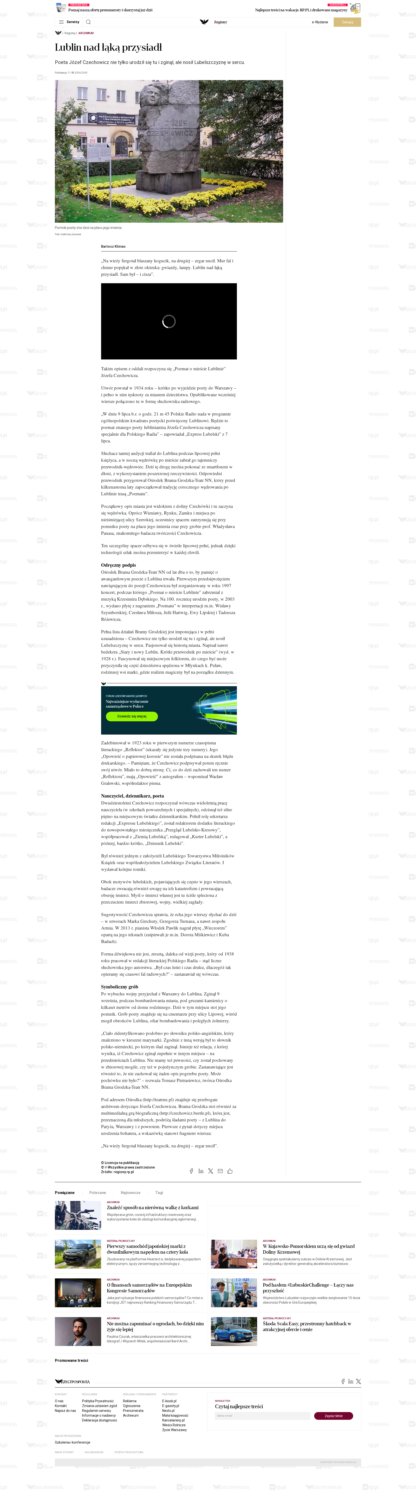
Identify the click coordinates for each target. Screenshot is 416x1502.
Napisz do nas (65, 1411)
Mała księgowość (175, 1415)
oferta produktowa (128, 1452)
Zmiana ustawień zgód (99, 1406)
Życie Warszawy (174, 1430)
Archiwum (86, 33)
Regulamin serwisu (96, 1411)
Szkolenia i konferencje (72, 1442)
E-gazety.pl (170, 1406)
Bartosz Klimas (113, 246)
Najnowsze (131, 1192)
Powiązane (65, 1192)
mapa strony (64, 1452)
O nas (59, 1401)
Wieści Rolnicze (174, 1425)
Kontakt (61, 1406)
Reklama (129, 1401)
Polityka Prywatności (98, 1401)
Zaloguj (347, 22)
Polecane (97, 1192)
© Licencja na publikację (120, 1163)
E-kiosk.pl (169, 1401)
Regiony (70, 33)
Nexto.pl (168, 1411)
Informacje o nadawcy (99, 1415)
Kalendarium (94, 1452)
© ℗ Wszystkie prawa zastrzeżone (128, 1167)
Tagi (159, 1192)
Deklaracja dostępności (99, 1420)
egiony (220, 22)
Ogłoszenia (131, 1406)
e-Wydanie (320, 22)
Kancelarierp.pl (173, 1420)
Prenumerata (133, 1411)
